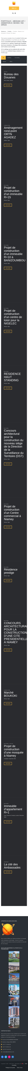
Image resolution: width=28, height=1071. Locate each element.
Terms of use (19, 1067)
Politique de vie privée (10, 1067)
